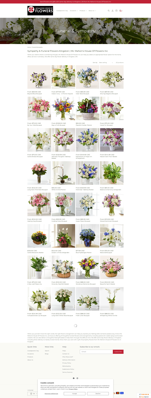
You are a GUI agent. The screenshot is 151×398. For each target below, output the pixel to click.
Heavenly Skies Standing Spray (110, 349)
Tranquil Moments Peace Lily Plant (63, 349)
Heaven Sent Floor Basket (108, 156)
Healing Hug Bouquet (34, 221)
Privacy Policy (73, 389)
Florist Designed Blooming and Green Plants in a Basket (37, 349)
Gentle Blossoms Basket (35, 252)
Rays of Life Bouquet (58, 125)
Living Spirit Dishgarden (84, 349)
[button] (74, 10)
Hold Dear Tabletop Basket (85, 189)
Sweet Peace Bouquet (83, 221)
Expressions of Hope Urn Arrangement (84, 157)
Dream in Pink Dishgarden (60, 252)
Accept (74, 393)
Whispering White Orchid (108, 315)
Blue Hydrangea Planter (84, 252)
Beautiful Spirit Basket (107, 284)
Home (29, 47)
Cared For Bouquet (106, 125)
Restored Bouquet (106, 252)
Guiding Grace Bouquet (59, 221)
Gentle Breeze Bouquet (35, 156)
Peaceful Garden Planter (84, 125)
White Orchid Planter (59, 189)
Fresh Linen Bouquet (83, 315)
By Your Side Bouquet (34, 125)
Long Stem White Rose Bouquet (62, 315)
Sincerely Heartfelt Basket (60, 284)
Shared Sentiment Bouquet (109, 221)
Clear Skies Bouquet (82, 93)
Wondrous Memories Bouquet (86, 284)
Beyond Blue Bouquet (34, 93)
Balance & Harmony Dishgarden (110, 189)
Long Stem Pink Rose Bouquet (37, 189)
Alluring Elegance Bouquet (109, 93)
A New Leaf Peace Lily (34, 284)
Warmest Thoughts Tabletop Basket (61, 157)
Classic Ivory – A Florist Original (62, 93)
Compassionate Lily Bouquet (36, 315)
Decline (98, 393)
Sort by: (95, 62)
